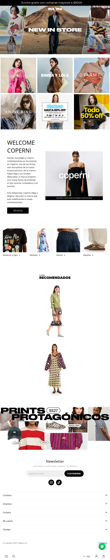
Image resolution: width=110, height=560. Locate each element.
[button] (13, 556)
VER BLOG (18, 210)
